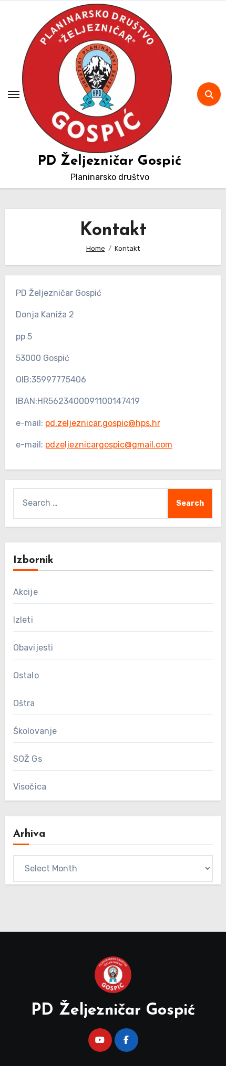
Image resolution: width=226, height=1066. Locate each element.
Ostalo (26, 675)
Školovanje (35, 731)
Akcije (25, 592)
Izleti (23, 620)
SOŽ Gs (27, 759)
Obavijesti (33, 648)
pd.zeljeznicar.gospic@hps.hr (102, 423)
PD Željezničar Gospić (109, 161)
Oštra (24, 703)
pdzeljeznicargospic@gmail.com (108, 445)
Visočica (30, 787)
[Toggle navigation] (13, 94)
